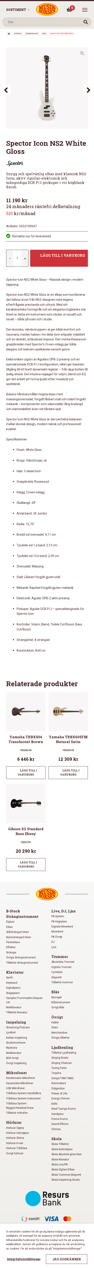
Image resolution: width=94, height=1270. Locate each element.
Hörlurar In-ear (14, 1143)
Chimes (56, 1129)
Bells (54, 1103)
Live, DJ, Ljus (63, 911)
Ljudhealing (62, 1047)
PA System (57, 916)
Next (88, 89)
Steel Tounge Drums (63, 1108)
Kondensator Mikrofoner (20, 1078)
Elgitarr (10, 921)
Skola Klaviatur (60, 1159)
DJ (53, 941)
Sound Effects (59, 1124)
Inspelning (16, 1022)
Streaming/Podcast (18, 1027)
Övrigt (57, 1017)
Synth (9, 977)
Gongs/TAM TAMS (62, 1078)
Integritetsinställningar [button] (24, 1259)
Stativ (54, 1027)
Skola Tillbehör (60, 1144)
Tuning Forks (59, 1068)
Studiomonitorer (16, 1042)
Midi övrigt (12, 1057)
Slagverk (56, 977)
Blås (55, 992)
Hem (8, 34)
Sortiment (16, 10)
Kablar (55, 1022)
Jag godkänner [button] (66, 1259)
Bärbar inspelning (16, 1037)
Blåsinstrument (60, 1002)
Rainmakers (58, 1083)
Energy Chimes (60, 1098)
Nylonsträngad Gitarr (18, 937)
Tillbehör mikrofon (17, 1112)
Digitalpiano (13, 987)
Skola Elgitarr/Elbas (63, 1169)
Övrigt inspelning (16, 1063)
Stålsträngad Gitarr (17, 932)
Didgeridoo (57, 1088)
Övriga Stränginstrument (21, 957)
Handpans (57, 1113)
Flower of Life (59, 1093)
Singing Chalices (61, 1063)
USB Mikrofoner (15, 1088)
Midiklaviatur (13, 1007)
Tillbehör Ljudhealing (63, 1052)
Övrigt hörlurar (14, 1153)
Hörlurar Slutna (15, 1137)
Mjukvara (11, 1047)
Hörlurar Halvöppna (17, 1132)
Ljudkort (11, 1032)
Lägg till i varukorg (62, 255)
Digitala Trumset (61, 967)
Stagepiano (13, 993)
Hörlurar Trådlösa (16, 1148)
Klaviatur (15, 972)
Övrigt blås (57, 1007)
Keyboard (11, 982)
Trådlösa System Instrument (23, 1098)
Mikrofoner (16, 1073)
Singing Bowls (59, 1057)
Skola (56, 1139)
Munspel (56, 997)
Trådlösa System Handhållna (23, 1093)
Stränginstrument (31, 33)
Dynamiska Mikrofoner (19, 1083)
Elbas (44, 33)
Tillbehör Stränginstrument (22, 962)
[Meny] (84, 10)
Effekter (11, 947)
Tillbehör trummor (62, 982)
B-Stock (13, 911)
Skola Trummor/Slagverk (66, 1174)
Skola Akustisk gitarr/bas (66, 1154)
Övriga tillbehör (60, 1037)
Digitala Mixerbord (62, 926)
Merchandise (59, 1032)
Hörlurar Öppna (15, 1127)
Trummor (59, 956)
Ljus (53, 947)
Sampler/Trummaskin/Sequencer (24, 1000)
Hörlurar (14, 1122)
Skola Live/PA (59, 1164)
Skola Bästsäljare (62, 1149)
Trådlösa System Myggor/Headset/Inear (20, 1105)
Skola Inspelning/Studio (65, 1179)
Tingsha (56, 1073)
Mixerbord (57, 931)
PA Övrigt (56, 936)
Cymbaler (57, 972)
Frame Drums (59, 1119)
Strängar (11, 952)
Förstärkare (13, 942)
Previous (5, 89)
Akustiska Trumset (62, 961)
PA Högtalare (59, 921)
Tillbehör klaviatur (16, 1012)
